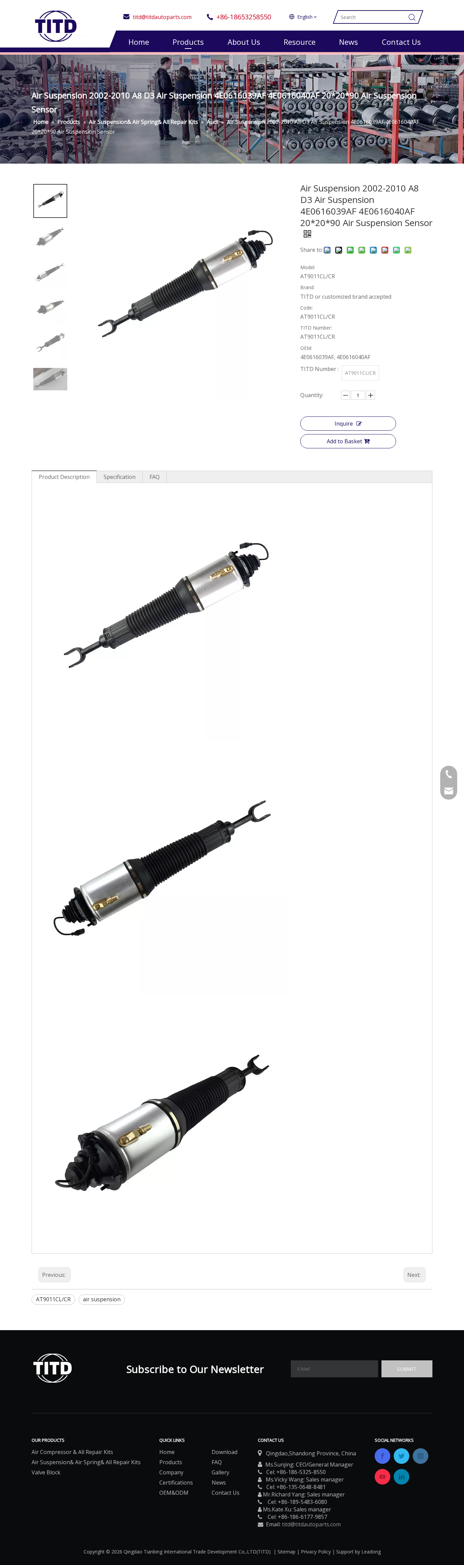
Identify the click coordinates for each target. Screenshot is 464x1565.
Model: (307, 267)
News (348, 42)
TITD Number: (316, 327)
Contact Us (401, 42)
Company (171, 1472)
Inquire (344, 423)
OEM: (306, 348)
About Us (244, 42)
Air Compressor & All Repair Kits (72, 1452)
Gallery (220, 1472)
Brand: (307, 287)
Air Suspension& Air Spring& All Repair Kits (86, 1462)
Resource (300, 42)
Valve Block (46, 1472)
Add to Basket (344, 441)
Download (224, 1452)
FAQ (154, 477)
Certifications (176, 1482)
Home (138, 42)
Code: (306, 307)
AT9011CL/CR (53, 1299)
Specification (120, 477)
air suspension (102, 1299)
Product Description (64, 477)
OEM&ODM (174, 1492)
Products (188, 42)
